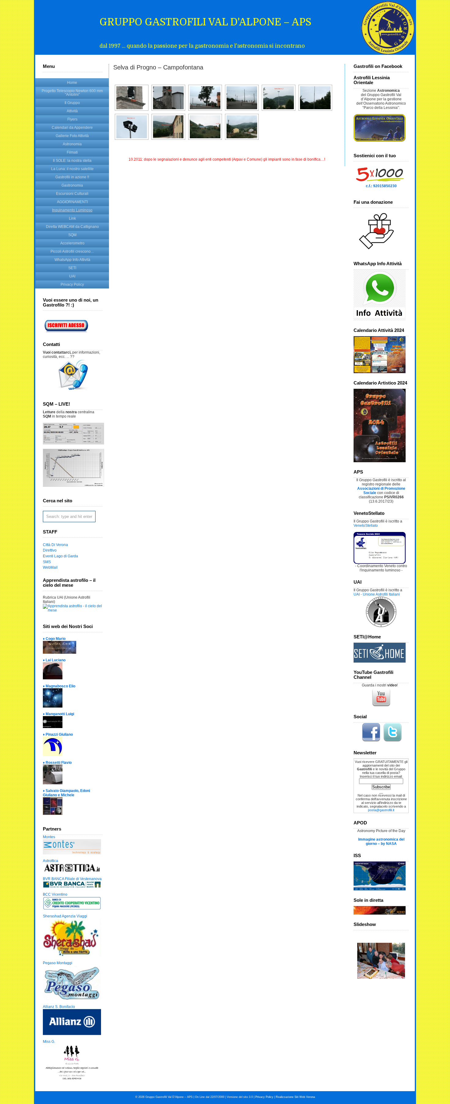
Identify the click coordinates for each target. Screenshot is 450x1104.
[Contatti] (73, 389)
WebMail (50, 567)
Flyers (72, 119)
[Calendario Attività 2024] (380, 372)
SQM (72, 235)
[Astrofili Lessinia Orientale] (381, 128)
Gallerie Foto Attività (72, 136)
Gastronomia (72, 185)
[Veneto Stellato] (380, 562)
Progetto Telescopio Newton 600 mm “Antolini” (72, 93)
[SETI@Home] (380, 661)
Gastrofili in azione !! (72, 177)
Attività (72, 111)
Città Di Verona (55, 545)
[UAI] (381, 626)
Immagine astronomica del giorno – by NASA (381, 841)
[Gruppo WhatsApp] (380, 319)
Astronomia (72, 144)
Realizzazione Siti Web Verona (295, 1096)
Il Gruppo (72, 103)
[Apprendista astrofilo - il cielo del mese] (73, 610)
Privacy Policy (72, 284)
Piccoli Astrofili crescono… (72, 251)
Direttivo (50, 550)
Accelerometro (72, 243)
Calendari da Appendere (72, 127)
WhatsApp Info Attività (72, 260)
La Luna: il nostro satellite (72, 169)
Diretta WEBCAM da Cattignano (72, 227)
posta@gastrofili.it (381, 810)
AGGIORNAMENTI (72, 202)
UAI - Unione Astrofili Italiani (377, 594)
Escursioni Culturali (72, 193)
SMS (47, 562)
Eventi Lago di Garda (60, 556)
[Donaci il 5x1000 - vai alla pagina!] (380, 182)
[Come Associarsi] (69, 333)
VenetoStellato (366, 525)
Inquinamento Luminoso (72, 210)
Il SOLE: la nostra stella (72, 160)
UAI (72, 276)
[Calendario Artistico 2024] (380, 461)
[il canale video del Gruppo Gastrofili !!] (381, 706)
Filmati (72, 152)
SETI (72, 268)
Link (72, 218)
